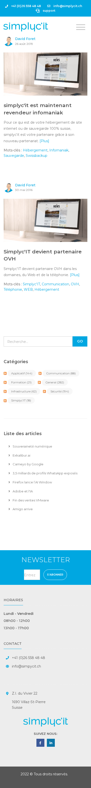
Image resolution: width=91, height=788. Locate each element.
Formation (21, 382)
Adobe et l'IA (22, 491)
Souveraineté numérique (32, 446)
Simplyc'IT (31, 284)
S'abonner (55, 574)
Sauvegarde (14, 155)
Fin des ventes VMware (30, 500)
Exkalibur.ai (21, 455)
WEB (28, 289)
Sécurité (59, 391)
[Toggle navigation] (81, 27)
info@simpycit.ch (26, 666)
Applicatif (21, 373)
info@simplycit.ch (67, 6)
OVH (75, 284)
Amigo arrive (22, 509)
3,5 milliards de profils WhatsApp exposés (44, 473)
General (54, 382)
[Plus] (44, 141)
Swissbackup (36, 155)
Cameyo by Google (27, 464)
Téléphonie (13, 289)
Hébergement (35, 150)
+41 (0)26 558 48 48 (25, 6)
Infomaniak (58, 150)
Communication (55, 284)
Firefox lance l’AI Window (32, 482)
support (48, 10)
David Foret (25, 39)
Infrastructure (24, 391)
